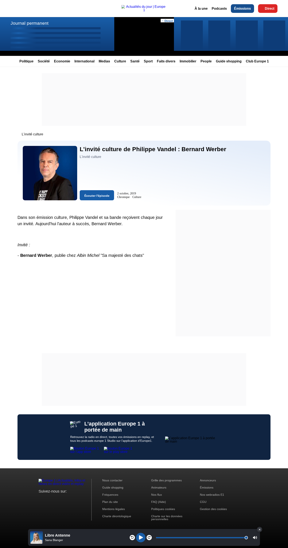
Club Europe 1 (257, 61)
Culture (120, 61)
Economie (62, 61)
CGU (203, 502)
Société (44, 61)
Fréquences (110, 494)
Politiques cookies (163, 509)
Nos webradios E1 (212, 494)
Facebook (55, 499)
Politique (26, 61)
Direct (269, 8)
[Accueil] (143, 10)
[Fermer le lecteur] (259, 529)
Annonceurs (208, 480)
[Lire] (140, 537)
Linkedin (77, 499)
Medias (104, 61)
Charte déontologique (116, 516)
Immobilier (188, 61)
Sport (148, 61)
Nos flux (156, 494)
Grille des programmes (166, 480)
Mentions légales (113, 509)
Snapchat (70, 499)
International (84, 61)
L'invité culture (32, 134)
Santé (135, 61)
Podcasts (219, 8)
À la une (201, 8)
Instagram (48, 499)
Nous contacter (112, 480)
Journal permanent (29, 23)
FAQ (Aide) (158, 502)
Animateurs (158, 487)
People (206, 61)
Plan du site (110, 502)
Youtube (62, 499)
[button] (255, 537)
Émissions (242, 8)
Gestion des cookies (213, 509)
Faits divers (166, 61)
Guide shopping (229, 61)
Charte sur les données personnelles (166, 517)
